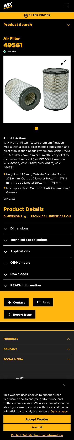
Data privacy (59, 411)
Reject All (37, 427)
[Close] (64, 385)
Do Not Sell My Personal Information (37, 435)
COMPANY (10, 348)
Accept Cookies (37, 419)
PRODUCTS (10, 338)
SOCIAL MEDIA (13, 359)
